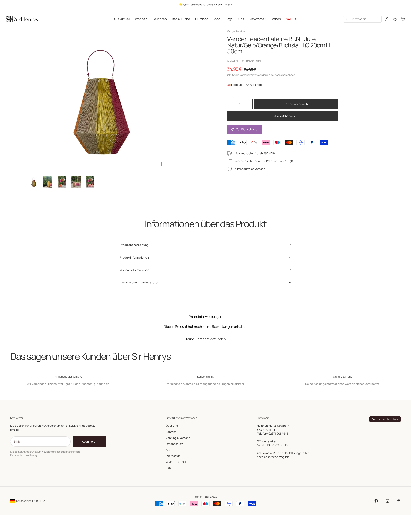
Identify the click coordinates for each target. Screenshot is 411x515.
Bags (229, 19)
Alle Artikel (122, 19)
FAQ (168, 468)
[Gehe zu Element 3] (62, 182)
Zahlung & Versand (178, 438)
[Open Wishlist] (395, 19)
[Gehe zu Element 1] (33, 182)
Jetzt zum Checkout (283, 116)
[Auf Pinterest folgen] (398, 501)
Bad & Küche (181, 19)
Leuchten (159, 19)
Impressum (173, 456)
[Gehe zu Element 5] (90, 182)
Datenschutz (174, 444)
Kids (241, 19)
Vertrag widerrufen (385, 419)
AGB (168, 450)
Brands (276, 19)
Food (216, 19)
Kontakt (171, 432)
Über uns (172, 426)
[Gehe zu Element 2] (48, 182)
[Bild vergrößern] (161, 164)
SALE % (291, 19)
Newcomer (257, 19)
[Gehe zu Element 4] (76, 182)
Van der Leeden (236, 31)
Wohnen (141, 19)
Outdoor (201, 19)
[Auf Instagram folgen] (387, 501)
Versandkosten (249, 75)
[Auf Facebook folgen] (376, 501)
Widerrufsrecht (176, 462)
